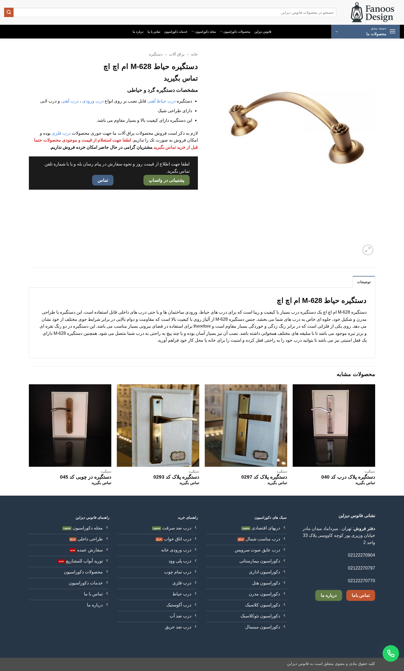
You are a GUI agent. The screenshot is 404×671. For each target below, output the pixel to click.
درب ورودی (93, 101)
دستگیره (155, 54)
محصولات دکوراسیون (236, 31)
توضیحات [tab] (364, 282)
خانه (194, 54)
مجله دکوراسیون (205, 31)
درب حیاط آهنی (161, 101)
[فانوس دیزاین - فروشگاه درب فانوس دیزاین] (372, 12)
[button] (365, 31)
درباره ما (138, 31)
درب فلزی (61, 133)
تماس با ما (154, 31)
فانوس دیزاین (262, 31)
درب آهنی (70, 101)
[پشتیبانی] (391, 653)
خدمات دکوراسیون (175, 31)
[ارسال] (8, 12)
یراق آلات (176, 54)
